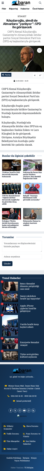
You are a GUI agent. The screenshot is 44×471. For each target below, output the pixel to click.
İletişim (26, 458)
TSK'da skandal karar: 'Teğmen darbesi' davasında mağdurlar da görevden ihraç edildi (11, 199)
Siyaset (22, 16)
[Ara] (40, 3)
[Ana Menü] (3, 2)
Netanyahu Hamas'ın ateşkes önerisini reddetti (31, 223)
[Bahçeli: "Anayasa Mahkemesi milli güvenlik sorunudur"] (32, 188)
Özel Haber (38, 9)
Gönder (7, 263)
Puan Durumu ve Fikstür (31, 435)
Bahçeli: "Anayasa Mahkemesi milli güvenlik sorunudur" (31, 197)
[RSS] (33, 410)
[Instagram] (20, 410)
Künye (34, 458)
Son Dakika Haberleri (29, 442)
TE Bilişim (28, 467)
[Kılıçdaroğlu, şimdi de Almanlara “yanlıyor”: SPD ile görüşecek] (22, 59)
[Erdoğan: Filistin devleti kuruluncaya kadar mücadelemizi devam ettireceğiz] (11, 213)
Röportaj (13, 9)
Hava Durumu (32, 426)
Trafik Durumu (12, 433)
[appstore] (22, 416)
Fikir (4, 9)
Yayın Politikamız (22, 460)
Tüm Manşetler (13, 441)
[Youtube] (24, 410)
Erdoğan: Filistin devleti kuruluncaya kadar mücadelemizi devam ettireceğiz (10, 224)
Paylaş (7, 74)
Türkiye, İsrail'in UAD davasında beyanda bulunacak (11, 174)
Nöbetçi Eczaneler (8, 427)
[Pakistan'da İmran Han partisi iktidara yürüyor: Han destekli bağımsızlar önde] (32, 165)
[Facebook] (11, 410)
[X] (15, 410)
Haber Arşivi (12, 449)
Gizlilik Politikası (13, 458)
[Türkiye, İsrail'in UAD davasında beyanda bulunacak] (11, 165)
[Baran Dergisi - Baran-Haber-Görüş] (21, 2)
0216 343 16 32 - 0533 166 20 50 (23, 396)
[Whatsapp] (29, 410)
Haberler (25, 9)
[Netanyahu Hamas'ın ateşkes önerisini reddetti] (32, 213)
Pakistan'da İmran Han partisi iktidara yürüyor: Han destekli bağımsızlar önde (32, 175)
